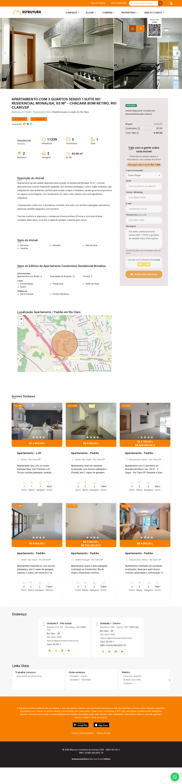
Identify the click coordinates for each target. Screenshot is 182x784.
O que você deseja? (134, 170)
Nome (128, 181)
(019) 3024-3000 (118, 3)
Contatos (127, 683)
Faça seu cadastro (132, 676)
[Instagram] (56, 650)
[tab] (132, 28)
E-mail (128, 204)
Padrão (28, 112)
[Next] (58, 421)
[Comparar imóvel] (59, 410)
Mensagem (131, 226)
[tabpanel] (91, 53)
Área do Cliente (98, 3)
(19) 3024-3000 (54, 637)
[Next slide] (177, 53)
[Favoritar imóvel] (59, 406)
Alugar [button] (90, 12)
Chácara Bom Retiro (42, 112)
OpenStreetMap (105, 371)
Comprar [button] (107, 12)
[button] (171, 3)
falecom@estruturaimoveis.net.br (63, 640)
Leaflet (93, 371)
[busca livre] (160, 3)
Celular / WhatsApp (134, 192)
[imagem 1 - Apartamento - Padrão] (91, 421)
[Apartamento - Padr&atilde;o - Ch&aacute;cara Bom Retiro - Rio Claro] (26, 13)
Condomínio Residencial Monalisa (84, 266)
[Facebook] (49, 650)
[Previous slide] (4, 53)
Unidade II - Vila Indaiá (80, 679)
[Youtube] (69, 650)
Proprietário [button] (128, 12)
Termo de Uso (103, 733)
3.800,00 (158, 124)
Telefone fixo (136, 215)
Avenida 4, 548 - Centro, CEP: (119, 627)
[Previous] (16, 421)
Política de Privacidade (82, 733)
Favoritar (20, 119)
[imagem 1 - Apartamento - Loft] (37, 421)
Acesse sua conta (132, 679)
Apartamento (18, 112)
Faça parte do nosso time (29, 676)
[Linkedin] (62, 650)
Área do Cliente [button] (153, 12)
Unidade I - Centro (79, 676)
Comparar (40, 119)
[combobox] (144, 175)
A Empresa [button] (71, 12)
